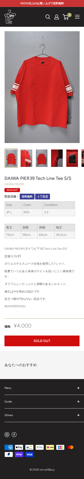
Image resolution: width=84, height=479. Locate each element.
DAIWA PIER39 (14, 184)
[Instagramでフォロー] (6, 434)
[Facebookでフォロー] (14, 434)
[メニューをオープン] (77, 17)
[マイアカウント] (56, 17)
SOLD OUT (42, 341)
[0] (66, 17)
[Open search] (47, 17)
